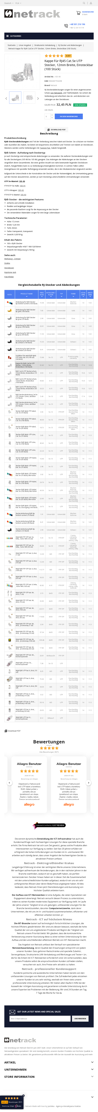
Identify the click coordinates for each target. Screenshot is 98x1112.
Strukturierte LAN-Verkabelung (41, 954)
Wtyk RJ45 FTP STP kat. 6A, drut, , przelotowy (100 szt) (25, 640)
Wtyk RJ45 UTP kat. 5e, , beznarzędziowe (24, 663)
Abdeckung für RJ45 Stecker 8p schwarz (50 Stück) (25, 349)
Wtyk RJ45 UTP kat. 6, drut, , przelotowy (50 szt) (25, 710)
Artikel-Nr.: (49, 76)
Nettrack (32, 845)
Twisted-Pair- (45, 148)
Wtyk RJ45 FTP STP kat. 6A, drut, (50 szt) (25, 616)
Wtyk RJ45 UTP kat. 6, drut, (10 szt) (26, 671)
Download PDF (56, 129)
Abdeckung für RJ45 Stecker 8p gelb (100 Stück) (25, 310)
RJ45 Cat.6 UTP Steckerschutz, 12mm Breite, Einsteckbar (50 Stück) (26, 388)
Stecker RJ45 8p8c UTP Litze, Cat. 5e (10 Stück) (26, 435)
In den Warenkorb (69, 116)
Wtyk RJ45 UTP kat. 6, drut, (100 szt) (25, 679)
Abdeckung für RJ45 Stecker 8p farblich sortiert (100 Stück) (26, 302)
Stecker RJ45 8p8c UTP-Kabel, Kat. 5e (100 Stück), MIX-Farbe (26, 490)
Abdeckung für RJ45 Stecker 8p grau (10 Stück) (25, 318)
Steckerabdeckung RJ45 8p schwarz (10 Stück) (25, 530)
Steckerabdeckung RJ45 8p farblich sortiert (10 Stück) (25, 514)
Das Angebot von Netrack (30, 944)
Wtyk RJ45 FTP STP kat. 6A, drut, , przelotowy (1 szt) (25, 624)
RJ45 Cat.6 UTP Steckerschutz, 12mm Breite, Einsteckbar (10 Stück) (26, 372)
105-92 (21, 190)
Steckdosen (9, 268)
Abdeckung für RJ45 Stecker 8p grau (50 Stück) (25, 334)
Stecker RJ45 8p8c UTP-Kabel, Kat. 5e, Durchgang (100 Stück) (26, 506)
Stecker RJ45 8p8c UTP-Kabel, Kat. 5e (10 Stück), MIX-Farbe (26, 474)
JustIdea (51, 1106)
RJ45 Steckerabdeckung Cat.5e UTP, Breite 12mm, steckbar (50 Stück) (26, 404)
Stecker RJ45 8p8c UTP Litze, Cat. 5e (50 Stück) (26, 451)
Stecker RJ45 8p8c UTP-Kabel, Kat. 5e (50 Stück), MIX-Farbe (26, 498)
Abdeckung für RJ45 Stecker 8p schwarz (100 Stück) (25, 341)
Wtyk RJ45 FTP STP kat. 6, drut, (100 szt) (26, 569)
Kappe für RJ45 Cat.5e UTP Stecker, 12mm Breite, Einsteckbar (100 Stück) (25, 365)
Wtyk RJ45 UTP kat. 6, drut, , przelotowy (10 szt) (25, 694)
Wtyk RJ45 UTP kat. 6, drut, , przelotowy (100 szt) (25, 702)
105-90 (22, 181)
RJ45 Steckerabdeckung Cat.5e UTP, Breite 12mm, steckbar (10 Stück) (26, 396)
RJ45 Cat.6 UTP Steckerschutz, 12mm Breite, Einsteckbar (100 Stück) (26, 380)
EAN (46, 81)
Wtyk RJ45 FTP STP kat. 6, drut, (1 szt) (26, 554)
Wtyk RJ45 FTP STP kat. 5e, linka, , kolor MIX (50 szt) (25, 546)
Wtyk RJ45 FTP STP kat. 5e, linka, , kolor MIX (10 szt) (25, 538)
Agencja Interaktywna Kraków (68, 1106)
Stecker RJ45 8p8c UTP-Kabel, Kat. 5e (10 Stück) (26, 466)
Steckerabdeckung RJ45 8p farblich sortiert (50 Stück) (25, 522)
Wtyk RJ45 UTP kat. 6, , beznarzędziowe (23, 718)
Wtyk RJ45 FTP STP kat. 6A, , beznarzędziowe (25, 655)
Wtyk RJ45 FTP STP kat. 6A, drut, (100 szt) (25, 609)
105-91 (23, 186)
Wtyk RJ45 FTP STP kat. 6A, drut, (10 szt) (25, 601)
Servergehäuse (18, 954)
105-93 (23, 194)
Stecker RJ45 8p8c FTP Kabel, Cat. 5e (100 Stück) (26, 419)
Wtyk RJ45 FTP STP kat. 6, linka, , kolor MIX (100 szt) (26, 585)
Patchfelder (9, 277)
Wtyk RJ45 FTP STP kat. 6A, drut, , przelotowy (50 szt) (25, 648)
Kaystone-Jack (10, 272)
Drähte (7, 263)
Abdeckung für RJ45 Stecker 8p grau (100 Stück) (25, 326)
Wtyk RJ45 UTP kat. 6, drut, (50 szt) (26, 687)
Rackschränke (52, 951)
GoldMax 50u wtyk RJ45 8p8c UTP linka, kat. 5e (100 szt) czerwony (26, 357)
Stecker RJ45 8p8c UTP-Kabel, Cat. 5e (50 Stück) (26, 458)
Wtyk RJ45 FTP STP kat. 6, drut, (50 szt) (26, 577)
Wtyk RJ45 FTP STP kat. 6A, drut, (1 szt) (25, 593)
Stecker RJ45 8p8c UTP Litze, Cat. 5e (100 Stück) (26, 443)
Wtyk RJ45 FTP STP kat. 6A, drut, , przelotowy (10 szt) (25, 632)
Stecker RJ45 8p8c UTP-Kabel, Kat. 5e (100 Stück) (26, 482)
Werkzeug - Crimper (12, 259)
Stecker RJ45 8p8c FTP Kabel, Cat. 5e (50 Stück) (26, 427)
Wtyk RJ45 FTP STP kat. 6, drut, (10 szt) (26, 561)
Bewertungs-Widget (8, 1106)
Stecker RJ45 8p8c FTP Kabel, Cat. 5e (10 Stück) (26, 412)
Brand (47, 85)
